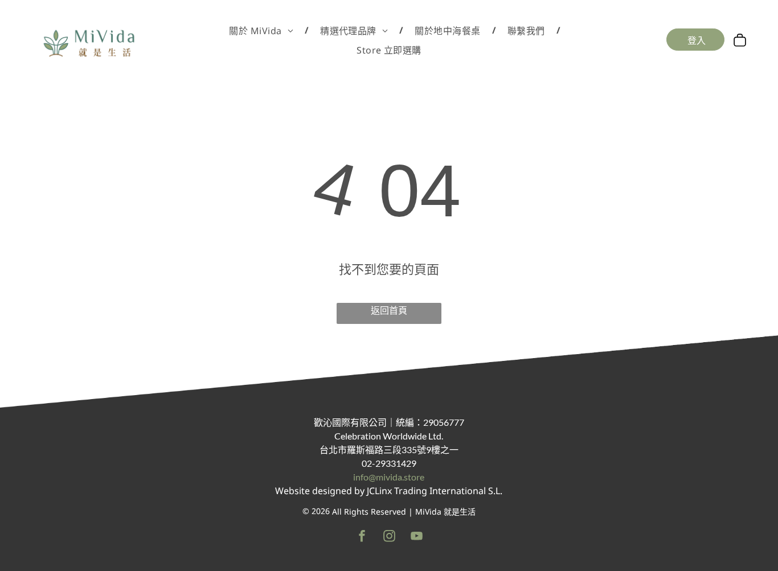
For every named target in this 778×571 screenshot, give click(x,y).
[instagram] (389, 537)
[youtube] (416, 537)
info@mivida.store (388, 476)
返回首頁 (389, 310)
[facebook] (362, 537)
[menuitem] (263, 30)
